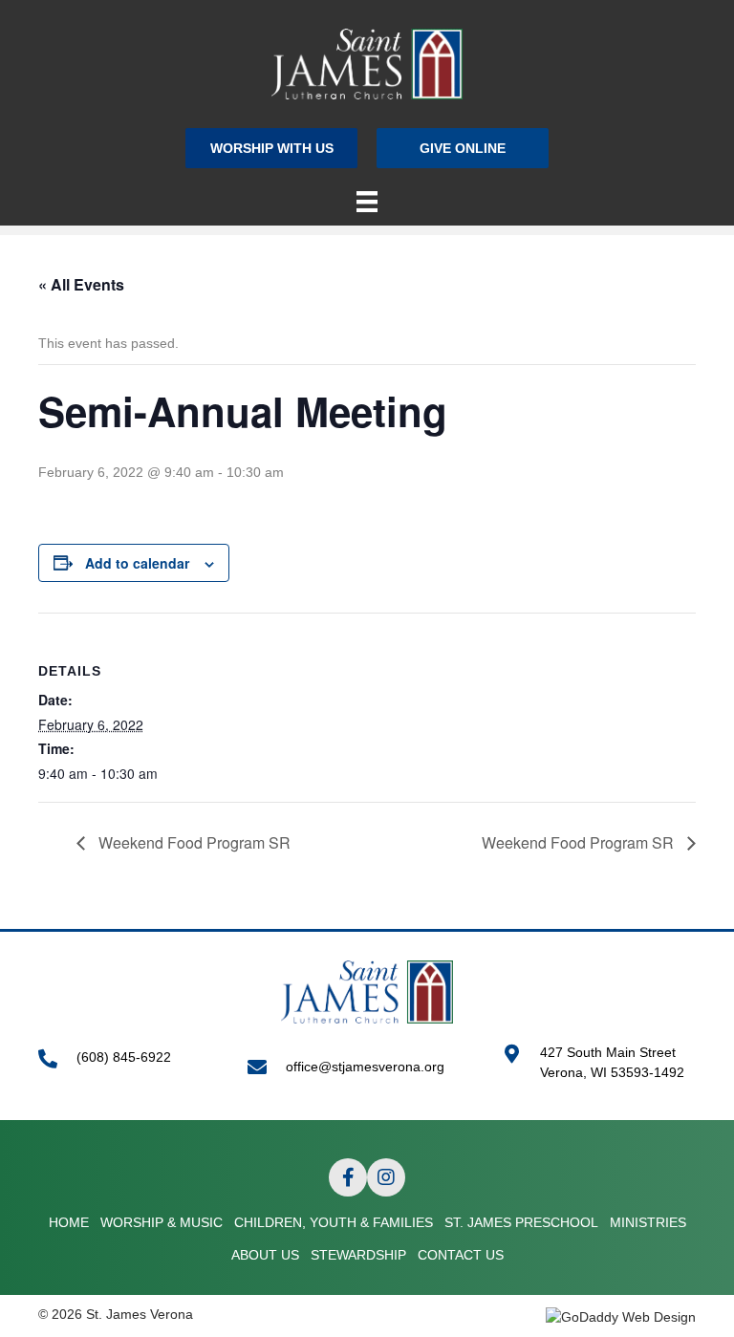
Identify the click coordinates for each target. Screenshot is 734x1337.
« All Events (81, 284)
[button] (271, 147)
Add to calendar (137, 563)
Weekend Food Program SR (193, 842)
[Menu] (367, 202)
